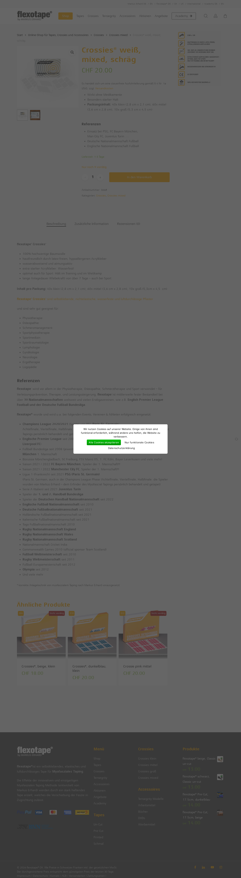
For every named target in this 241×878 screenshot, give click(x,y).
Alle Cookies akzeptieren (104, 442)
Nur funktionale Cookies (139, 442)
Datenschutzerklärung (121, 448)
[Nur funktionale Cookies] (236, 439)
